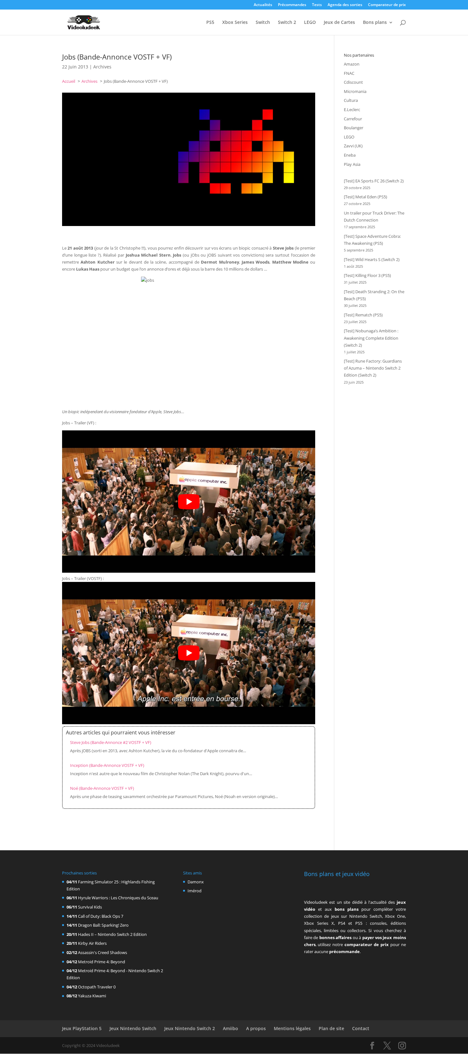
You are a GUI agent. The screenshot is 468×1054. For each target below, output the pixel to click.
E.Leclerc (352, 109)
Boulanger (353, 128)
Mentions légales (292, 1028)
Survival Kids (90, 907)
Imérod (195, 891)
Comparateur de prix (387, 5)
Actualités (263, 5)
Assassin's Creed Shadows (102, 952)
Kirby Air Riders (92, 943)
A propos (256, 1028)
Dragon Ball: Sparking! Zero (103, 925)
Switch (263, 22)
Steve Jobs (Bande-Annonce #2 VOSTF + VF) (110, 742)
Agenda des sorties (345, 5)
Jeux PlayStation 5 (82, 1028)
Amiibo (230, 1028)
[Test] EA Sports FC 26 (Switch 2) (374, 181)
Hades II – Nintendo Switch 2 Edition (112, 934)
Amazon (351, 64)
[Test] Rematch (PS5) (363, 315)
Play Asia (352, 164)
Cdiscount (353, 82)
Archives (102, 67)
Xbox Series (235, 22)
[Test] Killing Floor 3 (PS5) (367, 275)
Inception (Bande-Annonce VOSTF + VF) (107, 765)
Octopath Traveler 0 (97, 987)
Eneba (350, 155)
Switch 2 (287, 22)
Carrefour (353, 119)
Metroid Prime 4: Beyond (101, 962)
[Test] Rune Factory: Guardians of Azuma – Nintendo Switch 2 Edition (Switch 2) (373, 368)
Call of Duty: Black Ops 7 (100, 916)
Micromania (355, 91)
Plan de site (331, 1028)
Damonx (196, 882)
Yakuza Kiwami (92, 996)
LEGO (310, 22)
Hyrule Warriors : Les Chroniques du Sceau (118, 898)
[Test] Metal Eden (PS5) (365, 197)
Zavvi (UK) (353, 146)
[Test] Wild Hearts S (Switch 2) (372, 259)
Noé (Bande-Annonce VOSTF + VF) (102, 788)
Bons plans (375, 22)
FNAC (349, 73)
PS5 (210, 22)
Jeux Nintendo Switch (133, 1028)
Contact (360, 1028)
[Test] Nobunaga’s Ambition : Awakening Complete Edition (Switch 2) (371, 338)
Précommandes (292, 5)
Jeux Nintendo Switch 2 (189, 1028)
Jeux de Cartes (339, 22)
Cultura (351, 100)
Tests (317, 5)
